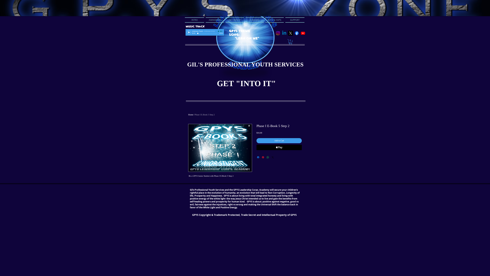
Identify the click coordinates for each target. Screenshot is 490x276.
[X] (290, 33)
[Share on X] (272, 157)
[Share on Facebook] (258, 157)
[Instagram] (277, 33)
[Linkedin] (284, 33)
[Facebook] (296, 33)
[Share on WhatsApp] (267, 157)
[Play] (188, 32)
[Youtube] (303, 33)
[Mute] (218, 31)
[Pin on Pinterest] (263, 157)
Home (190, 115)
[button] (290, 41)
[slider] (221, 31)
